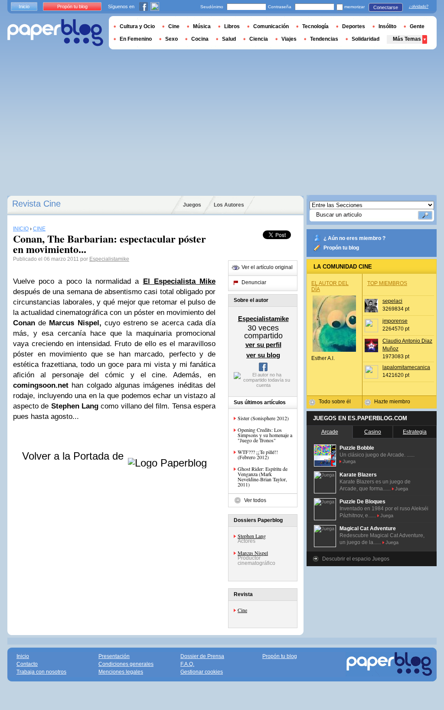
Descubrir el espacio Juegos (355, 559)
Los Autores (229, 205)
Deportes (353, 26)
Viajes (289, 39)
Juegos (192, 205)
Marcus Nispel (253, 552)
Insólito (387, 26)
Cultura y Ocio (137, 26)
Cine (242, 609)
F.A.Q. (187, 664)
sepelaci (392, 301)
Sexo (171, 39)
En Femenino (136, 39)
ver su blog (263, 355)
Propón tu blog (341, 248)
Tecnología (315, 26)
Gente (417, 26)
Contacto (27, 664)
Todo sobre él (335, 402)
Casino (372, 432)
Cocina (200, 39)
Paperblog (55, 32)
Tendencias (324, 39)
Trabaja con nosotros (41, 672)
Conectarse (385, 7)
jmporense (395, 321)
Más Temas (407, 39)
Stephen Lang (252, 535)
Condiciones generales (125, 664)
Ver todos (255, 500)
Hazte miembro (392, 402)
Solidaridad (365, 39)
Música (202, 26)
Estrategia (415, 432)
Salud (229, 39)
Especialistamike (109, 259)
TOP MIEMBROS (387, 283)
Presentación (114, 656)
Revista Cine (36, 203)
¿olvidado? (418, 6)
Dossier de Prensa (202, 656)
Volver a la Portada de (74, 456)
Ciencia (258, 39)
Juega (349, 461)
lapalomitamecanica (406, 367)
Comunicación (271, 26)
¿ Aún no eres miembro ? (354, 238)
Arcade (329, 432)
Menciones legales (120, 672)
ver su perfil (263, 344)
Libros (232, 26)
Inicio (24, 6)
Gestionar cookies (201, 672)
